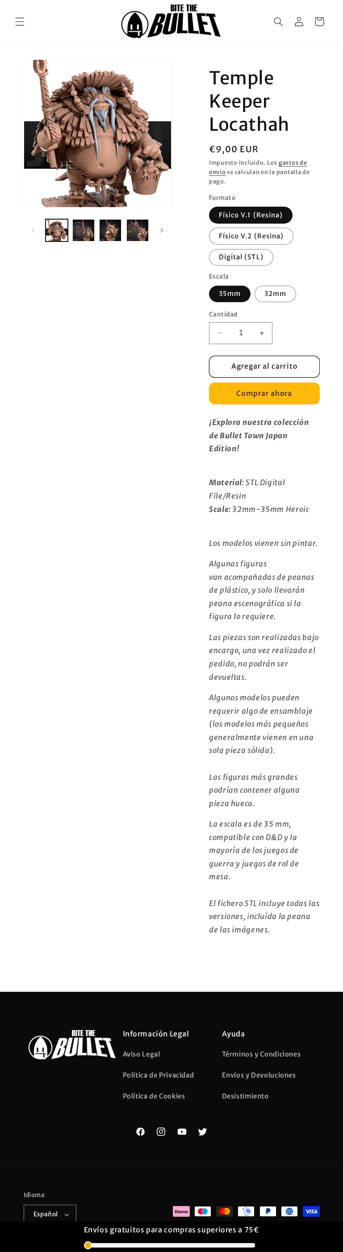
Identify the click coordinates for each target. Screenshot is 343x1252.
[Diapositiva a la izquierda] (33, 230)
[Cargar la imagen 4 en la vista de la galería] (110, 230)
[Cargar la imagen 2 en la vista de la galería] (83, 230)
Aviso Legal (141, 1054)
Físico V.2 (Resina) (251, 236)
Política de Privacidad (158, 1075)
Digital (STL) (241, 257)
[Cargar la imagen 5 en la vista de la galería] (137, 230)
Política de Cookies (154, 1096)
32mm (275, 294)
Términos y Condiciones (261, 1054)
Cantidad (223, 314)
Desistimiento (245, 1096)
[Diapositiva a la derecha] (162, 230)
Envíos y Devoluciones (259, 1075)
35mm (230, 294)
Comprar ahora (264, 393)
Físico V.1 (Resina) (251, 215)
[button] (19, 21)
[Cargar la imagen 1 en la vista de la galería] (57, 230)
